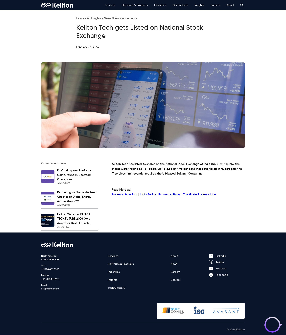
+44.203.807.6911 (50, 279)
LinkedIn (211, 256)
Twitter (211, 262)
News (174, 263)
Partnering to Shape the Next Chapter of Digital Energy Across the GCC (76, 196)
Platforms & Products (135, 5)
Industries (160, 5)
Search (242, 5)
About (230, 5)
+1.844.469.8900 (50, 259)
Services (110, 5)
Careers (215, 5)
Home (80, 18)
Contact (176, 279)
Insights (199, 5)
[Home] (57, 5)
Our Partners (180, 5)
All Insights (94, 18)
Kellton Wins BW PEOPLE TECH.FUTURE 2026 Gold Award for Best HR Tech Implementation (74, 218)
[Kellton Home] (74, 244)
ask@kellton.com (50, 288)
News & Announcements (120, 18)
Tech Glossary (116, 287)
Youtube (211, 269)
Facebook (211, 275)
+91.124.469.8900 (50, 269)
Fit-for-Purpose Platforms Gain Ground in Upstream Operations (74, 175)
